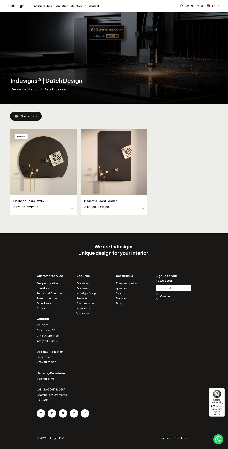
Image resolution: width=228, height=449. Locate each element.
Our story (76, 5)
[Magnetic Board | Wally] (43, 172)
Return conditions (48, 298)
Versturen (165, 296)
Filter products (29, 116)
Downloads (44, 303)
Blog (119, 303)
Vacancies (83, 313)
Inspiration (61, 5)
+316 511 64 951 (46, 378)
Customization (85, 303)
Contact (94, 5)
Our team (82, 288)
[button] (213, 5)
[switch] (217, 413)
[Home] (17, 6)
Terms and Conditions (51, 293)
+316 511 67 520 (46, 362)
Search (189, 6)
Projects (81, 298)
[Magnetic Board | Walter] (114, 172)
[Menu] (223, 390)
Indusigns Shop (43, 5)
